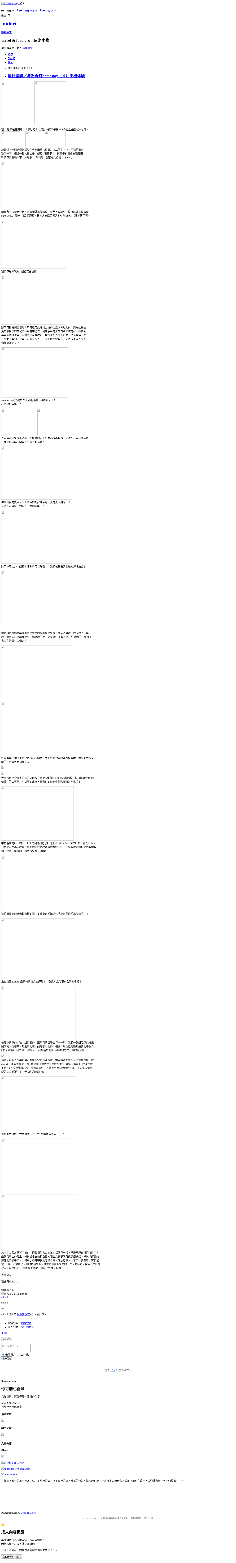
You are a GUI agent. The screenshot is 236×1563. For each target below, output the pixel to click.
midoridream (10, 1474)
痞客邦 (21, 1314)
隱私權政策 (136, 1518)
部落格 (11, 58)
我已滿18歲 (8, 1556)
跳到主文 (6, 32)
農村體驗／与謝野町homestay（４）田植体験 (46, 76)
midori (8, 23)
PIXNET (94, 1518)
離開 (18, 1556)
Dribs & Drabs (28, 1512)
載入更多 (7, 1339)
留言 (27, 1314)
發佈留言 (7, 1358)
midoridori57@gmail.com (17, 1468)
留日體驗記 (27, 1327)
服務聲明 (148, 1518)
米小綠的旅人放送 (14, 1462)
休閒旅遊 (27, 48)
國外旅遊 (26, 1323)
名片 (10, 62)
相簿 (10, 54)
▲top (4, 1332)
